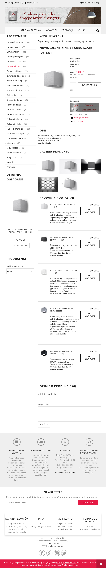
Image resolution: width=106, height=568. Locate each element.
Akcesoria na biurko (16, 114)
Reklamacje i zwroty (16, 532)
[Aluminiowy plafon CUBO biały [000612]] (44, 272)
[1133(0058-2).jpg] (69, 166)
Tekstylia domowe (15, 85)
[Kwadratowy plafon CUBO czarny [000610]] (44, 353)
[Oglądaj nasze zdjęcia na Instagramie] (56, 553)
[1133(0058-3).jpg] (91, 166)
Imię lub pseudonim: (47, 394)
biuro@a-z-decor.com (65, 472)
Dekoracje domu (14, 119)
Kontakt (89, 526)
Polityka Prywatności (41, 526)
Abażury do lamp (14, 80)
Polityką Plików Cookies (66, 562)
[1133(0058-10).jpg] (69, 184)
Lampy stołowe (13, 51)
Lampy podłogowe (15, 56)
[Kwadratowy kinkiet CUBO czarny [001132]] (44, 239)
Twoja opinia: (44, 404)
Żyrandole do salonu (16, 76)
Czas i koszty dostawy (16, 526)
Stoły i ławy (12, 157)
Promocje (11, 167)
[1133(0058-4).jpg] (48, 184)
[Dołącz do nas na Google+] (49, 553)
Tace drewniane (14, 152)
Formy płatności (16, 529)
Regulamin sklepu (16, 523)
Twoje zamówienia (65, 523)
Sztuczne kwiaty (14, 109)
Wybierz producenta (14, 266)
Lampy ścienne (14, 66)
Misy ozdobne (13, 147)
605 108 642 (54, 543)
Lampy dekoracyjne (16, 42)
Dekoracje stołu (14, 124)
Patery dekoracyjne (15, 133)
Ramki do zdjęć (14, 104)
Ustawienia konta (65, 526)
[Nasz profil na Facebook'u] (41, 553)
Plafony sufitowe (14, 71)
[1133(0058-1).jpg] (48, 166)
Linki (41, 523)
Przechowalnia (65, 529)
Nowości (10, 162)
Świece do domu (14, 100)
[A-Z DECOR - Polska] (84, 107)
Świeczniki (11, 95)
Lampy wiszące (14, 61)
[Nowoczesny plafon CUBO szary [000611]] (44, 310)
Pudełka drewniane (16, 128)
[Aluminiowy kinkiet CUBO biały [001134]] (44, 206)
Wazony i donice (14, 90)
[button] (79, 117)
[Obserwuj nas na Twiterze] (64, 553)
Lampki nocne (13, 47)
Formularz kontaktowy (89, 529)
